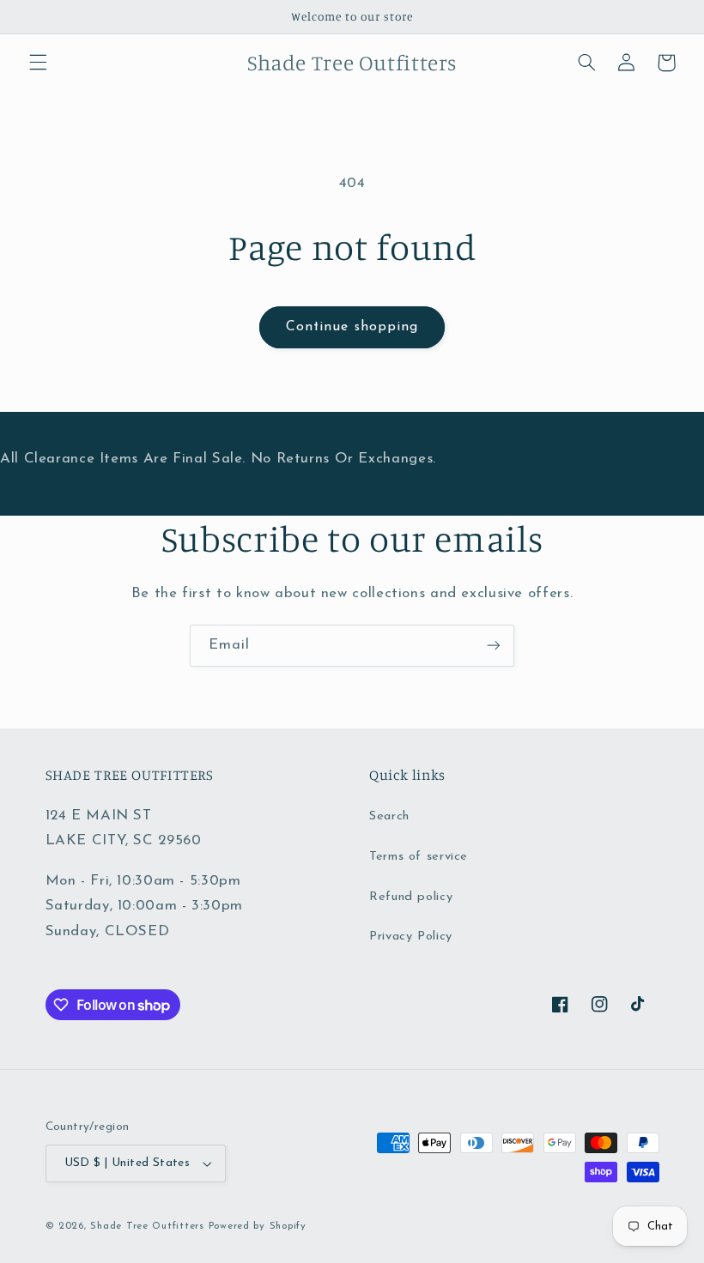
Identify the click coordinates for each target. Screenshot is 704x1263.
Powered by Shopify (257, 1226)
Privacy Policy (410, 936)
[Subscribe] (493, 646)
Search (389, 816)
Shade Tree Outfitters (146, 1226)
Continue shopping (352, 327)
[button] (38, 62)
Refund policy (410, 897)
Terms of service (418, 856)
